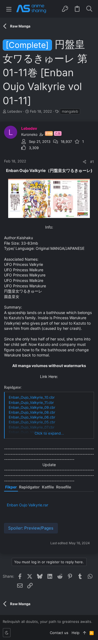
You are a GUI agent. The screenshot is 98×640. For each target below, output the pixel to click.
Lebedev (14, 111)
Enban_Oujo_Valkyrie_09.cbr (32, 407)
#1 (92, 161)
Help (75, 632)
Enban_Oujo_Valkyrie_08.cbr (32, 412)
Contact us (59, 632)
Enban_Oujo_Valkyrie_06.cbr (32, 417)
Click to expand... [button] (49, 433)
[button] (9, 9)
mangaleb (70, 111)
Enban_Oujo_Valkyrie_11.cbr (31, 402)
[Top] (84, 633)
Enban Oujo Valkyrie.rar (27, 505)
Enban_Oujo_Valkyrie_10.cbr (32, 397)
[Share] (84, 161)
